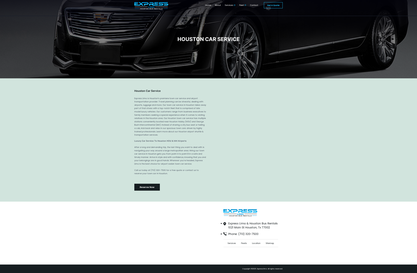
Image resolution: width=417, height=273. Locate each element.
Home (208, 5)
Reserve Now (147, 187)
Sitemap (270, 243)
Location (256, 243)
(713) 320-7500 (248, 234)
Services (229, 5)
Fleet (241, 5)
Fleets (244, 243)
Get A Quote (273, 5)
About (218, 5)
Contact (254, 5)
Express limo (262, 269)
